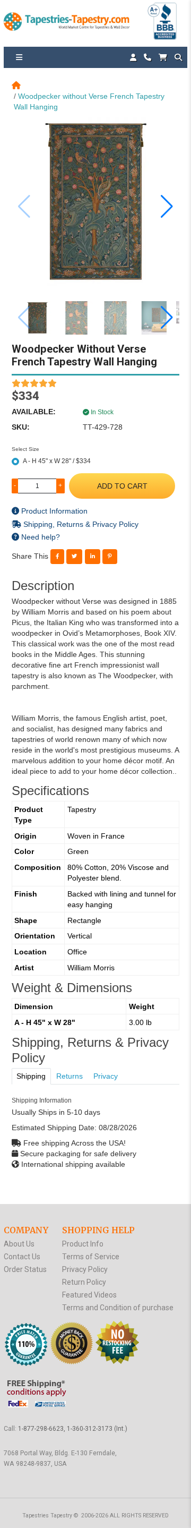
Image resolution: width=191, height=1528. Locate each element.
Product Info (82, 1244)
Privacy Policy (85, 1269)
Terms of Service (90, 1256)
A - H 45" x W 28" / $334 (57, 461)
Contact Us (22, 1256)
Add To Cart (122, 486)
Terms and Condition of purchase (117, 1307)
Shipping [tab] (31, 1076)
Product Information (53, 511)
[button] (167, 206)
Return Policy (84, 1282)
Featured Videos (89, 1295)
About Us (19, 1244)
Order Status (25, 1269)
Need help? (39, 537)
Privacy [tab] (105, 1076)
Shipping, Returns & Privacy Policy (79, 524)
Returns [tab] (69, 1076)
